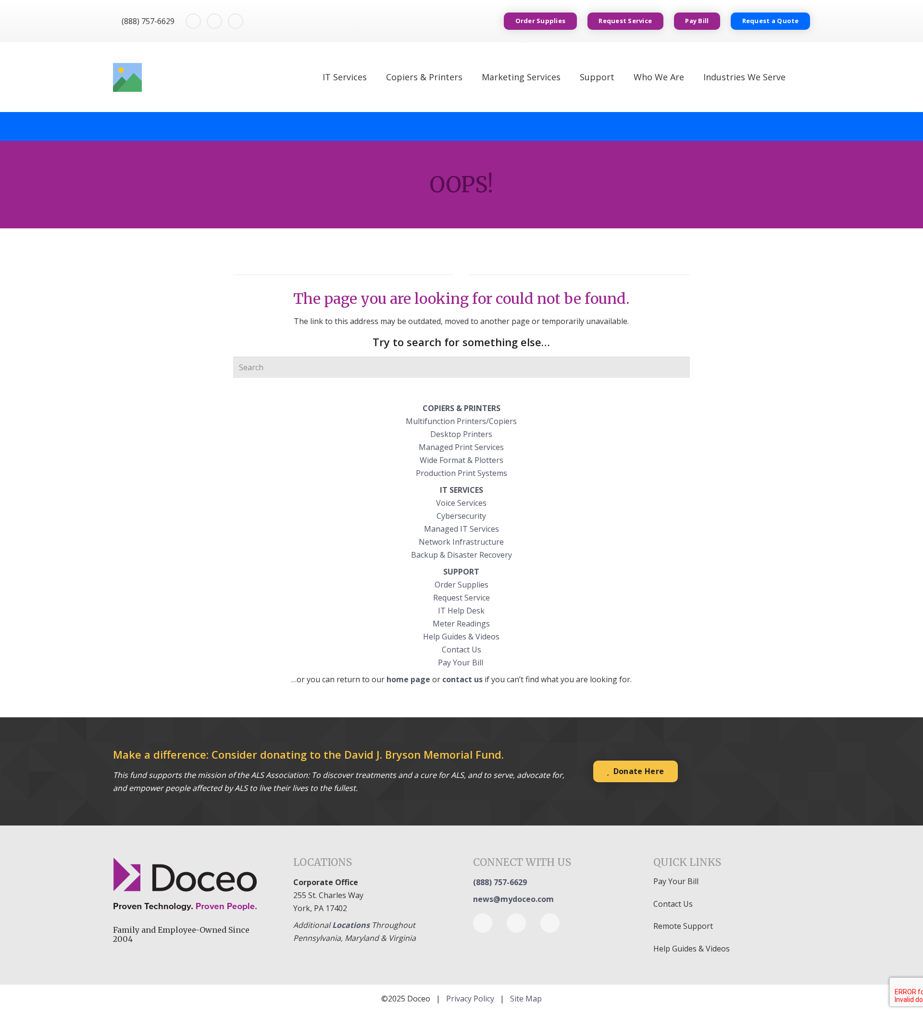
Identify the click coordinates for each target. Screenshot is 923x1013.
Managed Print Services (461, 447)
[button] (804, 77)
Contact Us (461, 649)
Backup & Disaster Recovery (461, 555)
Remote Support (683, 926)
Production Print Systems (461, 473)
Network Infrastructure (461, 542)
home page (408, 679)
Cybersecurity (461, 516)
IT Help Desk (461, 610)
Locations (351, 925)
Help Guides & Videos (461, 636)
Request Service (461, 597)
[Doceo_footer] (191, 885)
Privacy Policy (470, 998)
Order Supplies (461, 584)
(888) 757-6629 (500, 882)
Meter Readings (461, 623)
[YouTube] (235, 21)
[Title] (127, 77)
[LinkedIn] (214, 21)
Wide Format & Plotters (461, 460)
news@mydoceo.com (513, 899)
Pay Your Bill (461, 662)
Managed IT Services (461, 529)
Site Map (526, 998)
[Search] (679, 367)
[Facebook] (193, 21)
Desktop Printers (461, 434)
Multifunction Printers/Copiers (461, 421)
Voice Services (461, 503)
